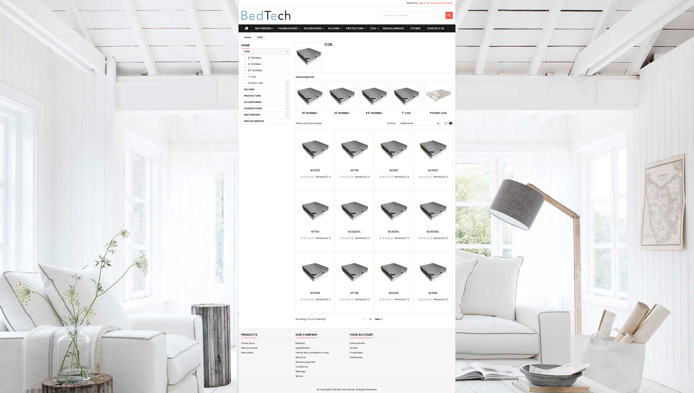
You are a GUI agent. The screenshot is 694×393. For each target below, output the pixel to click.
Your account (361, 335)
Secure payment (305, 362)
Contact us (301, 366)
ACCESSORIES (313, 28)
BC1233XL (354, 231)
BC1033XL (433, 231)
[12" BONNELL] (342, 95)
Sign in (422, 3)
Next (379, 319)
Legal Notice (302, 348)
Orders (354, 348)
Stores (416, 28)
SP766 (354, 170)
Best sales (247, 352)
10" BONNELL (254, 58)
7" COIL (252, 76)
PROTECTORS (354, 28)
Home (245, 45)
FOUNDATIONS (287, 28)
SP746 (354, 293)
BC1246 (394, 293)
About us (300, 357)
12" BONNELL (254, 64)
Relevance (420, 123)
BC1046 (315, 293)
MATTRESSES (263, 28)
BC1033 (433, 170)
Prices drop (248, 343)
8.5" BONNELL (255, 70)
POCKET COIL (255, 83)
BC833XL (394, 231)
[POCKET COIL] (438, 95)
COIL (373, 28)
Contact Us (435, 28)
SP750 (315, 231)
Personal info (357, 343)
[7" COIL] (406, 95)
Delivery (300, 343)
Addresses (356, 357)
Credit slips (356, 352)
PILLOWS (333, 28)
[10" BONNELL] (309, 95)
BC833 (393, 170)
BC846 (433, 293)
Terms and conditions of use (312, 352)
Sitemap (300, 371)
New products (249, 348)
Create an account (441, 3)
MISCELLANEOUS (393, 28)
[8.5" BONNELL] (374, 95)
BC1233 (315, 170)
